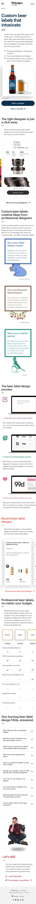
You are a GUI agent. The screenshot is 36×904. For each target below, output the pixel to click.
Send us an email (23, 869)
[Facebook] (13, 900)
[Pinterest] (20, 900)
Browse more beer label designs (18, 591)
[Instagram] (23, 900)
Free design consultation (19, 880)
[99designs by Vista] (17, 4)
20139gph (16, 142)
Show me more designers (17, 203)
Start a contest (17, 109)
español (21, 896)
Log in (32, 4)
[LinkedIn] (18, 900)
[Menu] (2, 4)
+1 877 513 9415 (14, 876)
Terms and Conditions (15, 892)
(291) (26, 147)
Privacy (27, 892)
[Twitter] (15, 900)
